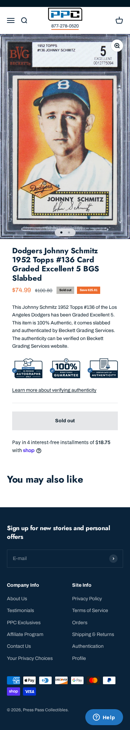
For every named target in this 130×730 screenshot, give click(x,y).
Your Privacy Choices (30, 658)
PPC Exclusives (24, 622)
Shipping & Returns (93, 634)
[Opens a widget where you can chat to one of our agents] (104, 718)
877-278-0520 (65, 26)
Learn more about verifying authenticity (54, 390)
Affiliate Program (25, 634)
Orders (79, 622)
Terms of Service (90, 610)
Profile (79, 658)
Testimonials (20, 610)
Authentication (88, 646)
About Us (17, 598)
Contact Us (19, 646)
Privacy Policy (87, 598)
